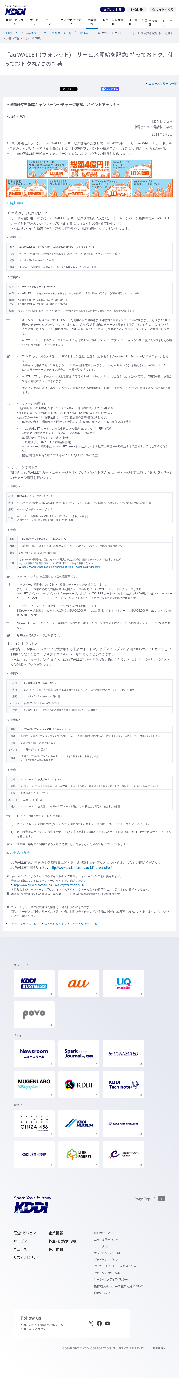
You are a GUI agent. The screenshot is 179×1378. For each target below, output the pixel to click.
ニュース (20, 1249)
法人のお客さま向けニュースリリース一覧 (70, 924)
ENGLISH (139, 9)
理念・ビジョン (25, 1233)
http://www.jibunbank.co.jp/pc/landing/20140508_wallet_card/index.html (61, 567)
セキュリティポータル (107, 1273)
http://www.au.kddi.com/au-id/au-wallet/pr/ (81, 867)
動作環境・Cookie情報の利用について (118, 1286)
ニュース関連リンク (106, 1240)
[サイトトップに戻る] (16, 10)
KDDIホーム (10, 33)
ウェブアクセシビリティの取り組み (115, 1266)
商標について (102, 1293)
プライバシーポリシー (107, 1260)
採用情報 (56, 1249)
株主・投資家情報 (62, 1241)
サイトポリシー (103, 1246)
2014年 (83, 33)
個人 (165, 20)
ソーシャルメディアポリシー (111, 1279)
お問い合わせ (112, 9)
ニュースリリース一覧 (58, 33)
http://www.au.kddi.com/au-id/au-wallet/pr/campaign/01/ (49, 885)
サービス (20, 1241)
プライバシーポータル (107, 1253)
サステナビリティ (26, 1257)
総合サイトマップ (104, 1233)
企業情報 (30, 33)
